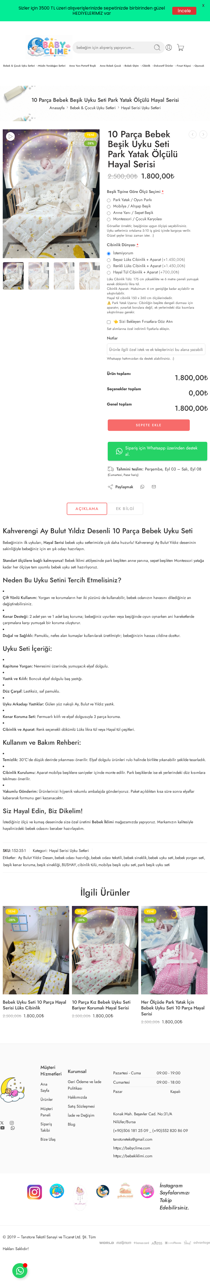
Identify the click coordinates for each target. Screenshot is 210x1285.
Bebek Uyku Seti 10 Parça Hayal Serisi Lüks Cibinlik (34, 1005)
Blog (71, 1124)
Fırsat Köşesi (184, 65)
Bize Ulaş (48, 1139)
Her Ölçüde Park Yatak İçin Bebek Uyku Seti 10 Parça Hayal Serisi (173, 1008)
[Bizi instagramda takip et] (11, 1122)
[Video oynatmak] (10, 136)
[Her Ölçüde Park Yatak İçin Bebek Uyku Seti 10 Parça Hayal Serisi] (174, 950)
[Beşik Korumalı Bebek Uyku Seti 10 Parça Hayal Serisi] (193, 134)
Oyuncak (199, 65)
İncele (184, 10)
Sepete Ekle (149, 425)
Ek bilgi (125, 508)
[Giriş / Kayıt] (169, 47)
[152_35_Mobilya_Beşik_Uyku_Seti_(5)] (51, 193)
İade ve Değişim (81, 1115)
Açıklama (86, 508)
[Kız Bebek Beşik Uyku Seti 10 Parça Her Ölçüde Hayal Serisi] (203, 134)
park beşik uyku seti (154, 864)
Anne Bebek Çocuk (110, 65)
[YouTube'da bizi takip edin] (2, 1127)
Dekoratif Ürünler (163, 65)
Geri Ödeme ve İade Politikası (84, 1085)
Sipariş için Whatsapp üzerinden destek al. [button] (161, 451)
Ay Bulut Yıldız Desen (35, 857)
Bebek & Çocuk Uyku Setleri (19, 65)
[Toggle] (19, 1270)
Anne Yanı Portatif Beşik (82, 65)
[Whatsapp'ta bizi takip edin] (12, 1128)
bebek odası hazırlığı (72, 857)
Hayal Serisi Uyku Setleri (141, 108)
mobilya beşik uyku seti (117, 864)
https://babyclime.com (131, 1148)
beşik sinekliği (48, 864)
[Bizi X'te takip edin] (2, 1123)
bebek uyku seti (160, 857)
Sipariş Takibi (46, 1127)
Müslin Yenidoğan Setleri (51, 65)
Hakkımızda (77, 1097)
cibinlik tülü (87, 864)
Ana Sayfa (44, 1087)
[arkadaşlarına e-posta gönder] (153, 486)
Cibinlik (146, 65)
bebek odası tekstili (106, 857)
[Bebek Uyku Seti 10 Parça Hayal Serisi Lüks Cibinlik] (36, 950)
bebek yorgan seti (189, 857)
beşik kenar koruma (19, 864)
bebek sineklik (135, 857)
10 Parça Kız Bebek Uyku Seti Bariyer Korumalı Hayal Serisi (101, 1005)
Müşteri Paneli (46, 1112)
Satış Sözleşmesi (81, 1106)
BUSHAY (69, 864)
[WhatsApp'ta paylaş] (142, 486)
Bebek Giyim (132, 65)
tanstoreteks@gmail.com (132, 1139)
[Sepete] (180, 47)
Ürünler (46, 1099)
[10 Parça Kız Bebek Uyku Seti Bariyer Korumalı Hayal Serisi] (105, 950)
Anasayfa (57, 108)
